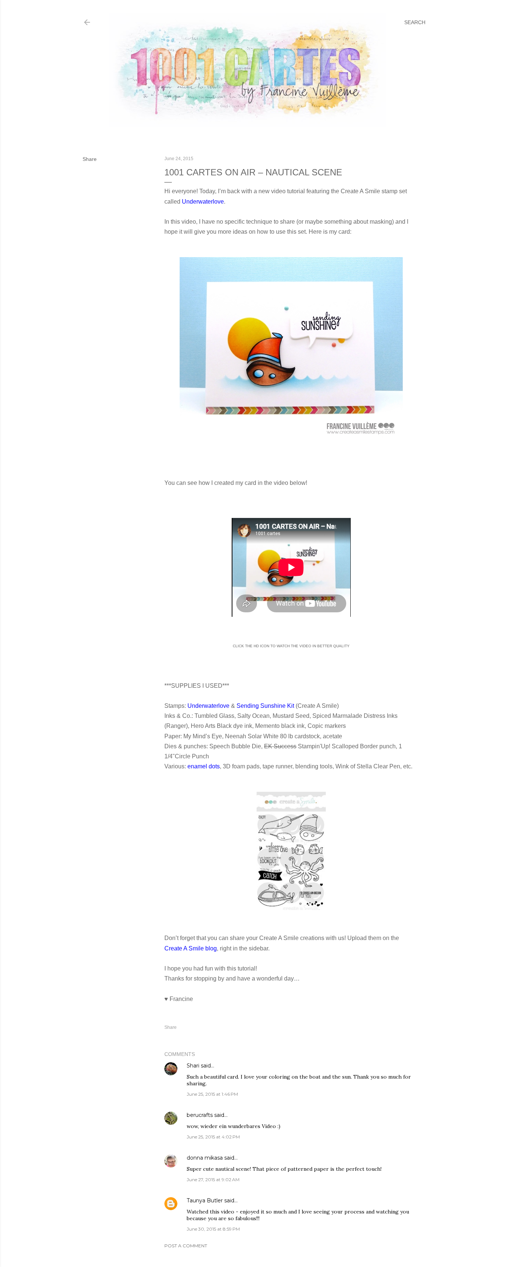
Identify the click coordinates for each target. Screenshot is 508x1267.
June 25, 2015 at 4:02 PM (213, 1137)
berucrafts (200, 1115)
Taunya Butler (205, 1200)
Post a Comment (185, 1245)
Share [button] (90, 159)
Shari (193, 1065)
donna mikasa (205, 1157)
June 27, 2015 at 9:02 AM (213, 1179)
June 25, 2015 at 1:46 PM (212, 1094)
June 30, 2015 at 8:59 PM (213, 1229)
